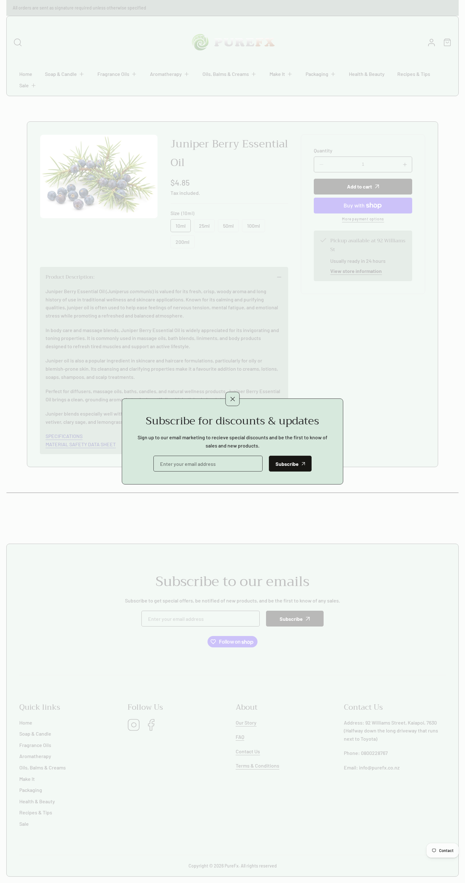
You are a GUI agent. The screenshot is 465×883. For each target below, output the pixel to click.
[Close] (233, 399)
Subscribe (287, 464)
